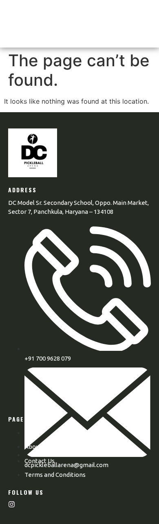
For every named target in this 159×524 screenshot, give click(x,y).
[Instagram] (11, 504)
